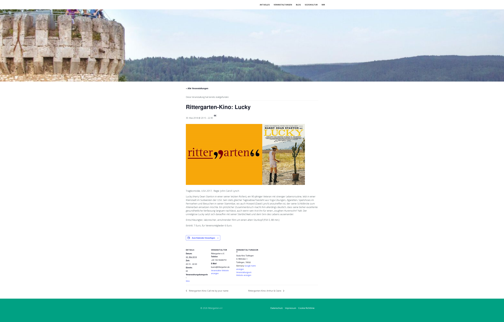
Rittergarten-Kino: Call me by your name (208, 290)
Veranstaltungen (283, 4)
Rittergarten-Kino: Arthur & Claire (265, 290)
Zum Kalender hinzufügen (203, 238)
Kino (188, 281)
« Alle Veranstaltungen (197, 88)
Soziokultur (311, 4)
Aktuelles (265, 4)
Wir (323, 4)
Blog (298, 4)
